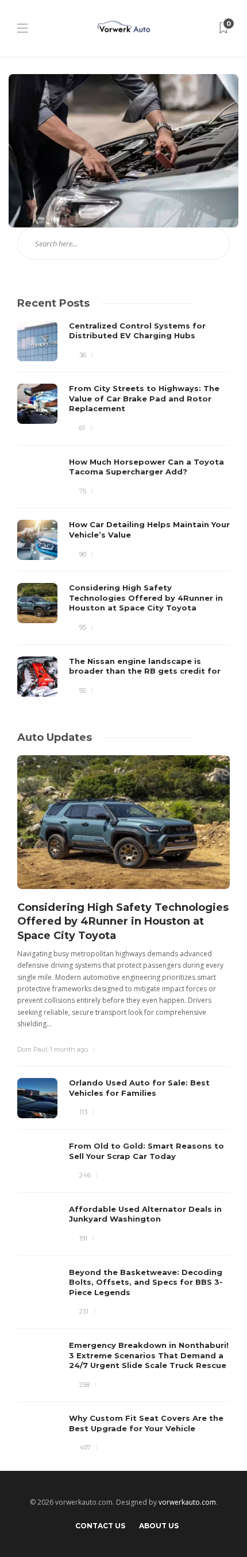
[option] (123, 509)
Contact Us (100, 1525)
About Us (159, 1525)
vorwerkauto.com (187, 1502)
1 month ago (69, 1049)
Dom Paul (32, 1049)
